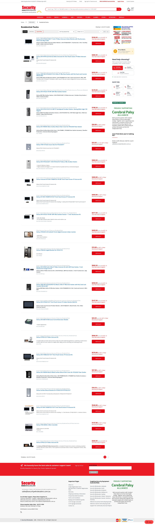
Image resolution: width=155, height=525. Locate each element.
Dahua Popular (54, 37)
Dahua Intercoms (47, 37)
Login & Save (121, 1)
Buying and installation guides (76, 500)
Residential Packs (73, 37)
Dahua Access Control (52, 90)
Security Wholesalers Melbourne (98, 492)
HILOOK (48, 17)
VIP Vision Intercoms (74, 423)
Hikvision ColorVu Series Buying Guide (100, 503)
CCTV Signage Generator (74, 503)
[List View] (25, 31)
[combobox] (81, 9)
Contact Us (71, 505)
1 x (37, 61)
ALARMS (95, 17)
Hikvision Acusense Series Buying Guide (100, 501)
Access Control (39, 37)
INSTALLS (121, 17)
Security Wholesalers (27, 520)
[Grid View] (31, 31)
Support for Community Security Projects (101, 505)
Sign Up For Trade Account (91, 1)
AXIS (72, 17)
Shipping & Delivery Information (76, 494)
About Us (70, 485)
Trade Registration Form (74, 487)
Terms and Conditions (74, 498)
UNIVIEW (79, 17)
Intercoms (31, 22)
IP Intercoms (66, 37)
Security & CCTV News (71, 1)
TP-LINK (87, 17)
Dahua (44, 90)
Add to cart (98, 43)
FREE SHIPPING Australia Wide (107, 1)
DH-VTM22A (39, 254)
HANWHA (64, 17)
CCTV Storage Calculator (74, 502)
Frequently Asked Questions (75, 496)
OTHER (103, 17)
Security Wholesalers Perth (97, 488)
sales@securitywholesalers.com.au (121, 144)
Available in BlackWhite (48, 300)
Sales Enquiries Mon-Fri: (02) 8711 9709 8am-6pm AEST (33, 1)
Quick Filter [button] (39, 31)
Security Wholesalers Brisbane (98, 490)
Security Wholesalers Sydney (97, 494)
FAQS (80, 1)
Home (22, 22)
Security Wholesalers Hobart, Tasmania (100, 496)
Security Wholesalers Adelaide (98, 486)
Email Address (93, 465)
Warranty (70, 492)
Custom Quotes (130, 1)
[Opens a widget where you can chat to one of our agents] (149, 522)
